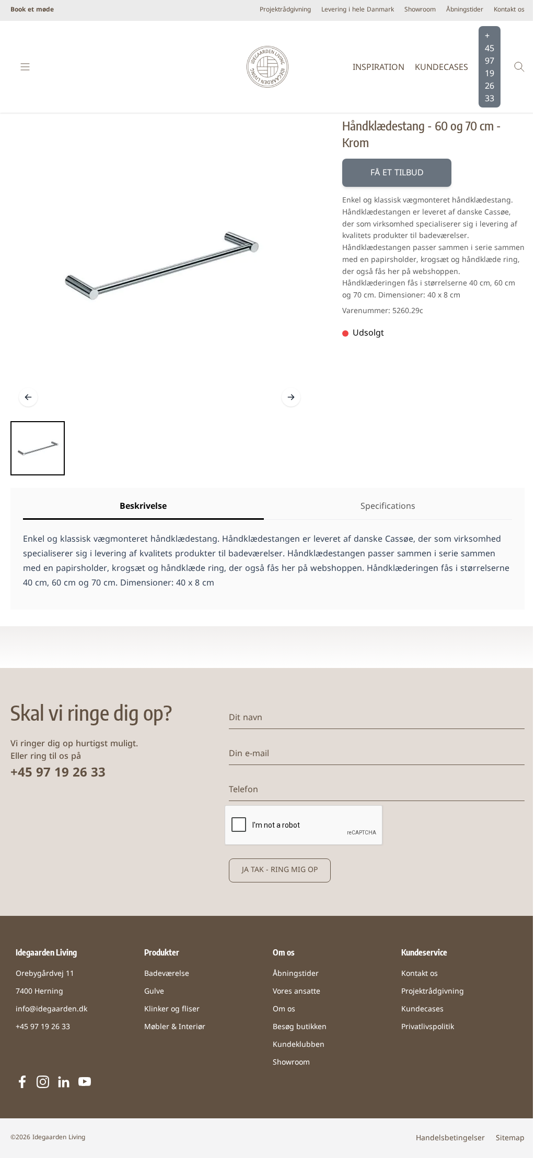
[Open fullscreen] (159, 266)
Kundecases (441, 68)
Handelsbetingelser (450, 1138)
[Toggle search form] (519, 66)
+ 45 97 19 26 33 (489, 67)
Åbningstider (464, 10)
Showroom (420, 10)
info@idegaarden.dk (51, 1009)
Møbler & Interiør (174, 1027)
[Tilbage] (28, 397)
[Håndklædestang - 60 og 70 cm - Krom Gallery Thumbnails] (37, 448)
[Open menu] (25, 66)
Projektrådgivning (285, 10)
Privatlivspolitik (427, 1027)
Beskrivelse (143, 507)
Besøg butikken (300, 1027)
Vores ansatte (296, 991)
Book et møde (32, 10)
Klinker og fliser (172, 1009)
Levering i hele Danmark (357, 10)
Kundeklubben (298, 1045)
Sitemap (510, 1138)
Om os (284, 1009)
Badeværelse (166, 974)
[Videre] (291, 397)
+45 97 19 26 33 (58, 773)
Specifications (387, 507)
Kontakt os (509, 10)
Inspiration (378, 68)
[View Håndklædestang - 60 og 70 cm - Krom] (37, 448)
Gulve (154, 991)
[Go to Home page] (267, 67)
